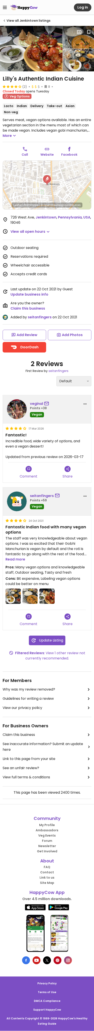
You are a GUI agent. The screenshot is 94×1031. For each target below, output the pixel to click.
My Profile (47, 825)
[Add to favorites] (88, 31)
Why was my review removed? (29, 689)
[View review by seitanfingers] (16, 501)
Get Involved (47, 851)
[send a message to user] (47, 403)
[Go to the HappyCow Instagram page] (68, 960)
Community (47, 818)
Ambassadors (47, 830)
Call (25, 154)
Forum (47, 841)
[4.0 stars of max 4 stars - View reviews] (12, 86)
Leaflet (17, 205)
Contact (47, 872)
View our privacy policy (22, 707)
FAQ (47, 867)
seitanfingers (40, 317)
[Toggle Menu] (5, 7)
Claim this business (27, 308)
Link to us (47, 877)
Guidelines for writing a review (28, 698)
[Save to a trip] (79, 31)
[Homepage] (24, 7)
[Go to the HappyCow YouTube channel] (36, 960)
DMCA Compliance (47, 1001)
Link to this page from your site (29, 758)
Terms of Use (47, 992)
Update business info (29, 294)
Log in (82, 7)
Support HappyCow (47, 1010)
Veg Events (47, 835)
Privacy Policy (47, 983)
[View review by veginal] (16, 409)
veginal (36, 403)
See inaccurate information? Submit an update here (43, 746)
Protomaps (31, 205)
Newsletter (47, 846)
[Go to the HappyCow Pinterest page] (57, 960)
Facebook (69, 154)
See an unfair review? (21, 767)
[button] (47, 180)
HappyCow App (47, 892)
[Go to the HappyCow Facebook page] (26, 960)
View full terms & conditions (26, 777)
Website (47, 154)
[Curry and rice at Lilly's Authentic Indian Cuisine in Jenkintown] (78, 37)
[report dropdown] (85, 404)
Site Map (47, 883)
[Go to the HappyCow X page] (47, 960)
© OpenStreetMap (52, 205)
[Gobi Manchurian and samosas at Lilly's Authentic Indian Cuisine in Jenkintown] (31, 48)
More (7, 135)
